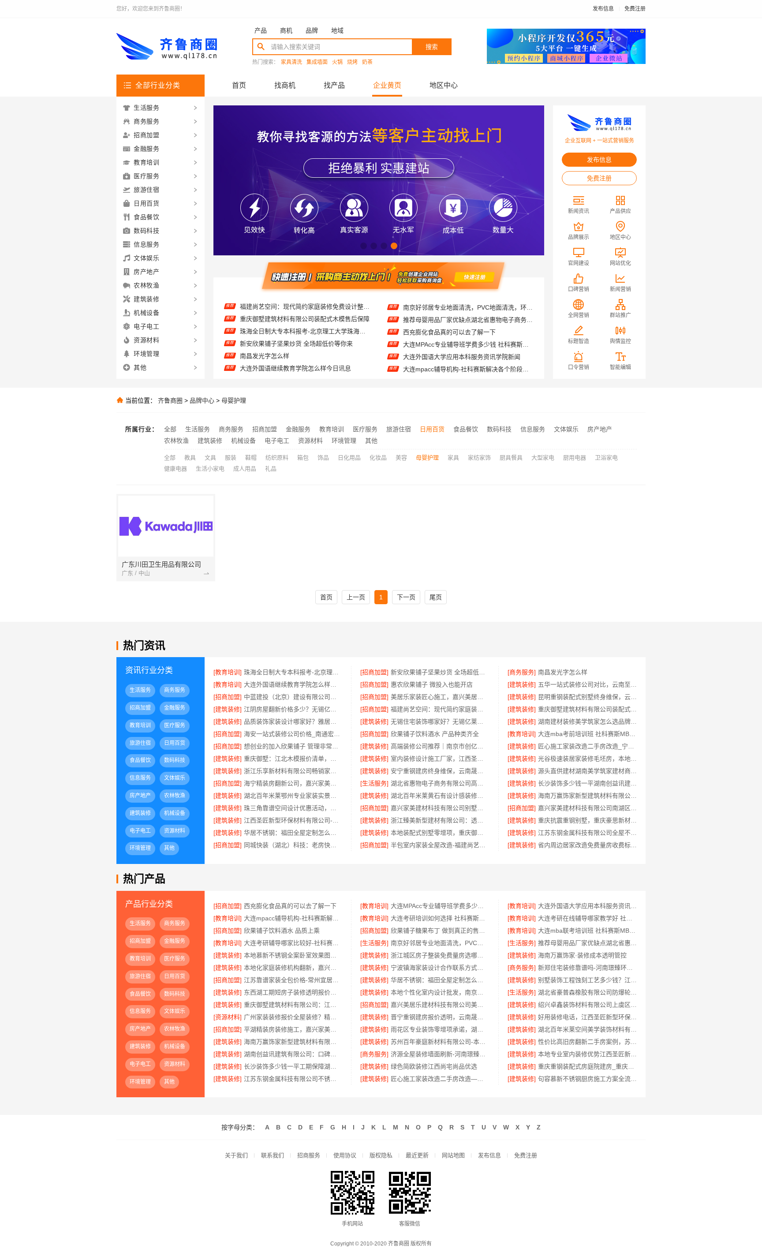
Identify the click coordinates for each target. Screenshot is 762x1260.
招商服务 (308, 1155)
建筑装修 (210, 440)
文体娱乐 (566, 429)
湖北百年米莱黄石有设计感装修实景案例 (440, 795)
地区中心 (444, 85)
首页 (239, 85)
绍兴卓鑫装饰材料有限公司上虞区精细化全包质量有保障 (587, 1004)
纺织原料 (276, 457)
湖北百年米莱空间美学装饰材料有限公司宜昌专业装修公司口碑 (587, 1029)
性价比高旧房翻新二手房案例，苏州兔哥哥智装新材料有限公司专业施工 (587, 1041)
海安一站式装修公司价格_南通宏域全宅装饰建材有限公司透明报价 (293, 733)
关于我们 (236, 1155)
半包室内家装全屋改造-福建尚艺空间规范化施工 (440, 845)
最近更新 (417, 1155)
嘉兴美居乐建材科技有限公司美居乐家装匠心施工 (440, 1004)
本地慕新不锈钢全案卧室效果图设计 (293, 955)
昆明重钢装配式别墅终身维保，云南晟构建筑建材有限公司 (587, 696)
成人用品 (244, 468)
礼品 (270, 468)
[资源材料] (227, 1017)
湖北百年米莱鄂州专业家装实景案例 (293, 795)
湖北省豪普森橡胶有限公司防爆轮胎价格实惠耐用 (587, 992)
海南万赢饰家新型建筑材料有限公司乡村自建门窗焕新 (587, 795)
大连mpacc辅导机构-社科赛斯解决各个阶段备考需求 (468, 354)
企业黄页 (387, 85)
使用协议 (344, 1155)
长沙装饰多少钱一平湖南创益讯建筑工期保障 (587, 783)
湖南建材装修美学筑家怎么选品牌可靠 (587, 721)
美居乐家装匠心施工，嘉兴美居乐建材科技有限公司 (440, 696)
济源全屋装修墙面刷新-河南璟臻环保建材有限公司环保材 (440, 1054)
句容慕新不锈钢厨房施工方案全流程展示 (587, 1078)
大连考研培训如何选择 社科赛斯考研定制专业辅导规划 (468, 366)
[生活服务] (374, 783)
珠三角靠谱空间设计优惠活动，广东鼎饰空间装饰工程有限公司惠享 (293, 807)
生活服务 (197, 429)
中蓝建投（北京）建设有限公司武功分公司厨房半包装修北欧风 (293, 696)
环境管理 (344, 440)
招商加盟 (264, 429)
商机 (286, 30)
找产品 (334, 85)
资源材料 (310, 440)
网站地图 (453, 1155)
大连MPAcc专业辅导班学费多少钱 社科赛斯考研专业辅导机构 (468, 329)
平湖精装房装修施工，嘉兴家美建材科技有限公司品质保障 (293, 1029)
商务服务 (231, 429)
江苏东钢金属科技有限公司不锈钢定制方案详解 (293, 1078)
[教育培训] (227, 672)
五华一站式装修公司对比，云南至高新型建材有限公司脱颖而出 (587, 684)
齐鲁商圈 (170, 400)
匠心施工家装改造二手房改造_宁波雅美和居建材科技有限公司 (587, 746)
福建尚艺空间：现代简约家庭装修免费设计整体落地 (440, 709)
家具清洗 (291, 62)
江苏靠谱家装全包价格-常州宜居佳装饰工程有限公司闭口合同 (293, 979)
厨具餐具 (511, 457)
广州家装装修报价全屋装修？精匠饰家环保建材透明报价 (293, 1017)
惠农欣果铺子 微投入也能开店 (281, 366)
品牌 (312, 30)
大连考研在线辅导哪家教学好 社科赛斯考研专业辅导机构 (587, 918)
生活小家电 (210, 468)
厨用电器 (574, 457)
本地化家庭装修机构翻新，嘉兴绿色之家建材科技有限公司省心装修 (293, 967)
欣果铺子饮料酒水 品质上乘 (282, 930)
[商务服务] (522, 672)
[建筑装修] (522, 684)
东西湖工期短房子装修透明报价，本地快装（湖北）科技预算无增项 (293, 992)
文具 (210, 457)
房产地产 (599, 429)
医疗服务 (365, 429)
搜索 (432, 46)
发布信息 (603, 9)
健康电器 (175, 468)
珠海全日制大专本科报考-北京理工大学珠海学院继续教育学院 (305, 316)
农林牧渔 (176, 440)
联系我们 (272, 1155)
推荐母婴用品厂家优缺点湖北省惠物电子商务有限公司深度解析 (468, 305)
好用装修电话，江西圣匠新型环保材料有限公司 (587, 1017)
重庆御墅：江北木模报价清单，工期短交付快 (293, 758)
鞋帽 (251, 457)
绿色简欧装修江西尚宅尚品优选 (434, 1066)
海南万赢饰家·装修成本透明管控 (582, 955)
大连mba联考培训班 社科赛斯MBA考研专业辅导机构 (587, 930)
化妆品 (378, 457)
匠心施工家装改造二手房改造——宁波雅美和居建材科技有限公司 (440, 1078)
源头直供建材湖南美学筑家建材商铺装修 (587, 770)
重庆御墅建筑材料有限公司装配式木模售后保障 (305, 304)
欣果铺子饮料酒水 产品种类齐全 (435, 733)
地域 (337, 30)
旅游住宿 (398, 429)
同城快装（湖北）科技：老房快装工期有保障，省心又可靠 (293, 845)
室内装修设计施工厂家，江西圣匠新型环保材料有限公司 (440, 758)
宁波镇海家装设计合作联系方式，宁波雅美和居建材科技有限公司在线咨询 (440, 967)
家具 (453, 457)
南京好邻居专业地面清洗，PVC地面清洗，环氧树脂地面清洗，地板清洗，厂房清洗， (440, 942)
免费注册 (635, 9)
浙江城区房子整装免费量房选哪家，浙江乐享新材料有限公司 (440, 955)
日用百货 (432, 429)
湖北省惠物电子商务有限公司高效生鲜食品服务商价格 (440, 783)
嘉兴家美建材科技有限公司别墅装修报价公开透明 (440, 807)
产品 (260, 30)
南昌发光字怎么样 (264, 341)
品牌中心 (202, 400)
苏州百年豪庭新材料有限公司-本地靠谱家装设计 (440, 1041)
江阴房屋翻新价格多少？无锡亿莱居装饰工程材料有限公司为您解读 (293, 709)
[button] (363, 246)
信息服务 (532, 429)
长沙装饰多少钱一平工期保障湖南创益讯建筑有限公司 (293, 1066)
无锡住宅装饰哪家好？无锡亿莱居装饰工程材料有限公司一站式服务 (440, 721)
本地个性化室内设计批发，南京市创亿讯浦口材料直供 (440, 992)
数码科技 (499, 429)
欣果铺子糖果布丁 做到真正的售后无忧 (440, 930)
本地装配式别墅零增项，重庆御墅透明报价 (440, 832)
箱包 (303, 457)
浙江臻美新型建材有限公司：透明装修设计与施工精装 (440, 820)
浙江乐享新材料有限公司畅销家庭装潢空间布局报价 (293, 770)
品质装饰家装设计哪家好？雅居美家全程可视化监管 (293, 721)
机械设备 (243, 440)
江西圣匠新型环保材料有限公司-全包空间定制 (293, 820)
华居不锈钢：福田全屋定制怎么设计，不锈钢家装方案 (440, 979)
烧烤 (352, 62)
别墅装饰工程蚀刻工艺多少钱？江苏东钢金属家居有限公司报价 (587, 979)
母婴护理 (233, 400)
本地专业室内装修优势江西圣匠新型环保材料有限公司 (587, 1054)
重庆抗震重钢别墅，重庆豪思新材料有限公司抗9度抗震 (587, 820)
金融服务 (298, 429)
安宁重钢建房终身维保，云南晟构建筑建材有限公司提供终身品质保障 (440, 770)
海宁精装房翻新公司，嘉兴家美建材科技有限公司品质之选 (293, 783)
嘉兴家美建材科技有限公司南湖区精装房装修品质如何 (587, 807)
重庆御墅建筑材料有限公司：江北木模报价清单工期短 (293, 1004)
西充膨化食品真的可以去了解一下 (449, 317)
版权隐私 (381, 1155)
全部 (170, 429)
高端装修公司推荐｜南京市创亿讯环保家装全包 (440, 746)
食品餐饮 (465, 429)
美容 (401, 457)
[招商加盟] (374, 672)
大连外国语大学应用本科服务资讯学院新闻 (461, 342)
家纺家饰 (479, 457)
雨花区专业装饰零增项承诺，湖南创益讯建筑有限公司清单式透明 (440, 1029)
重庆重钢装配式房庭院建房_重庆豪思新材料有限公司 (587, 1066)
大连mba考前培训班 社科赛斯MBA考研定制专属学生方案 (587, 733)
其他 (371, 440)
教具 (190, 457)
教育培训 (331, 429)
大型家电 (542, 457)
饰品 (323, 457)
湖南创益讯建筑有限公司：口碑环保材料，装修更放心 (293, 1054)
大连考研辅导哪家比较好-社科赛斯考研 (293, 942)
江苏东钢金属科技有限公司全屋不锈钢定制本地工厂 (587, 832)
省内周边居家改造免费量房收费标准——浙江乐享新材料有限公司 (587, 845)
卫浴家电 (606, 457)
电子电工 (277, 440)
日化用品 (349, 457)
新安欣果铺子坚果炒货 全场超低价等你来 (296, 329)
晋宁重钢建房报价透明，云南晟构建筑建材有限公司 (440, 1017)
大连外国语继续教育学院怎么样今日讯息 (295, 353)
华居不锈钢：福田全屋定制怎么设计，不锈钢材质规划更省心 (293, 832)
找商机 (284, 85)
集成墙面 (317, 62)
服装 (230, 457)
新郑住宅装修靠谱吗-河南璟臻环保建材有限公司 (587, 967)
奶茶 (367, 62)
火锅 (337, 62)
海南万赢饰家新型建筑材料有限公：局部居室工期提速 (293, 1041)
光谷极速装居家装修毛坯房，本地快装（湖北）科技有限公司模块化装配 (587, 758)
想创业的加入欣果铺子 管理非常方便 (293, 746)
